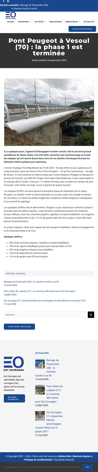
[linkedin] (8, 1)
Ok (87, 467)
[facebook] (4, 1)
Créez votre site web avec (51, 456)
